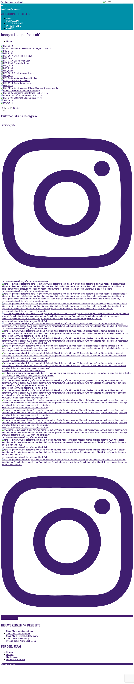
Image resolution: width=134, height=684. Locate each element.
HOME (8, 18)
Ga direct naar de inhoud (12, 2)
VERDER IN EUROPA (14, 23)
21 (18, 108)
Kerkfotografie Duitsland (11, 9)
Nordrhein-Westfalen (15, 659)
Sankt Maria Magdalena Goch (19, 631)
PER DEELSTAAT (13, 21)
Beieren (9, 652)
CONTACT (10, 28)
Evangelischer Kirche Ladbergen (21, 641)
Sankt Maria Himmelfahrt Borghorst (22, 636)
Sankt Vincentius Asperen (18, 633)
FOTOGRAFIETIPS (13, 26)
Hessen (9, 654)
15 (14, 108)
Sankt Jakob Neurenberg (17, 638)
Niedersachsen (13, 657)
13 (8, 108)
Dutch (108, 2)
